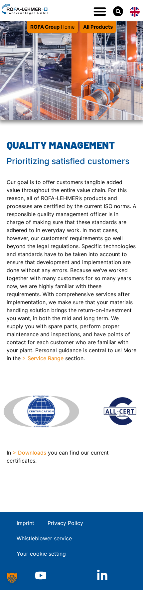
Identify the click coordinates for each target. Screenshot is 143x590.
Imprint (25, 523)
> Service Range (43, 358)
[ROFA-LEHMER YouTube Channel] (41, 575)
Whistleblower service (44, 538)
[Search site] (118, 11)
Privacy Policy (65, 523)
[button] (100, 11)
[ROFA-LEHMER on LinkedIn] (102, 575)
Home (52, 27)
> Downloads (29, 452)
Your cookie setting (41, 553)
